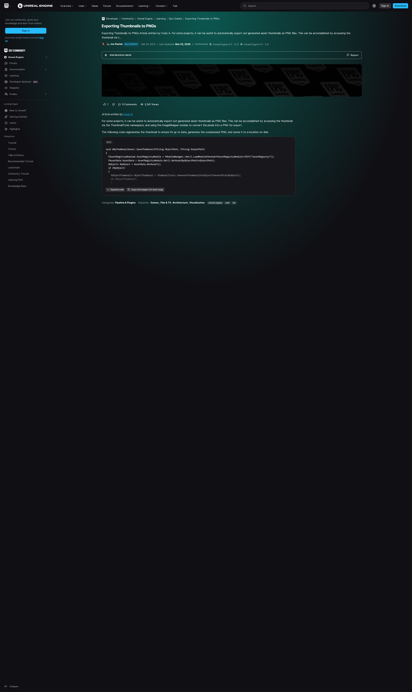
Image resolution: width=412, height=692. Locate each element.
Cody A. (128, 114)
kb (234, 203)
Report (355, 55)
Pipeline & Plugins (125, 202)
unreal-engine (215, 203)
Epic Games (175, 18)
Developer (112, 18)
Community (128, 18)
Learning (161, 18)
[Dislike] (114, 104)
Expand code (117, 189)
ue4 (227, 203)
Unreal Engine (145, 18)
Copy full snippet (147, 189)
